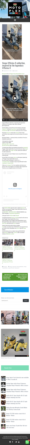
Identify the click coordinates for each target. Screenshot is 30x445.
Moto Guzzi (21, 73)
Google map (13, 150)
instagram (9, 165)
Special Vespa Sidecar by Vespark (8, 357)
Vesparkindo (17, 213)
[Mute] (23, 120)
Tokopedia (11, 213)
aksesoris (23, 207)
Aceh (3, 223)
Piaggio (11, 73)
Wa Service (4, 145)
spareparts (25, 147)
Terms (23, 438)
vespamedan (10, 163)
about (15, 157)
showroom (8, 132)
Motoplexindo (18, 436)
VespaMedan (5, 267)
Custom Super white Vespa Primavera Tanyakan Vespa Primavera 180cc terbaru (17, 384)
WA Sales (4, 144)
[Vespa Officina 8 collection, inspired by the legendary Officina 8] (7, 242)
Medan (10, 266)
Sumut (14, 223)
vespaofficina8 (11, 267)
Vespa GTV (4, 129)
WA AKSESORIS (12, 212)
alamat (5, 232)
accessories (4, 130)
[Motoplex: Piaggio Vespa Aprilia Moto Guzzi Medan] (15, 9)
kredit (16, 217)
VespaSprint (16, 267)
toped (26, 149)
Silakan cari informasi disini (7, 298)
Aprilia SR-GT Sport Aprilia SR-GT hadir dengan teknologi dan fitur (16, 396)
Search (25, 300)
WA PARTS (6, 212)
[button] (15, 98)
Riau (6, 223)
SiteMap (16, 439)
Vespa (14, 73)
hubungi (17, 132)
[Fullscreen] (26, 120)
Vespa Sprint (14, 129)
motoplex (15, 70)
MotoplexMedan (20, 266)
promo (18, 228)
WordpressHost (5, 438)
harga (24, 228)
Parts (8, 145)
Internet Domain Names (16, 438)
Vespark (17, 215)
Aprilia (17, 73)
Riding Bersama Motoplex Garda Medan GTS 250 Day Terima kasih (16, 408)
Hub (3, 226)
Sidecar (11, 215)
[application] (15, 98)
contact (15, 232)
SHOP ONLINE (8, 207)
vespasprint (4, 163)
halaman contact (10, 233)
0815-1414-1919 (10, 144)
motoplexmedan (5, 161)
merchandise (12, 130)
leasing (13, 217)
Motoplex (4, 73)
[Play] (4, 120)
